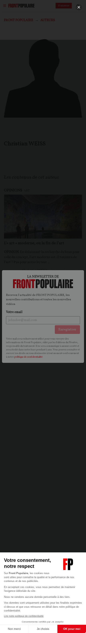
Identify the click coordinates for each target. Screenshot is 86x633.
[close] (79, 7)
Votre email (14, 312)
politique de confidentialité (28, 357)
